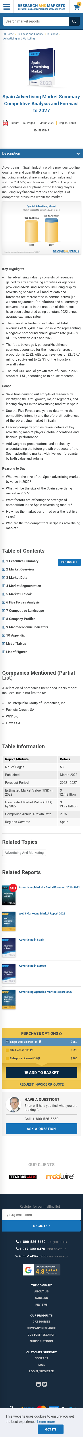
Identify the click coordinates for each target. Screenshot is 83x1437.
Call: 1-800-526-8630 (41, 1119)
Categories (41, 1321)
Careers (41, 1298)
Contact (41, 1358)
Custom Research (41, 1334)
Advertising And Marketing (24, 853)
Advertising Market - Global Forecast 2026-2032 (49, 887)
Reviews (41, 1304)
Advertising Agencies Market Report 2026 (45, 991)
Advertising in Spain (31, 939)
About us (41, 1291)
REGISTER (41, 1226)
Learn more (46, 1422)
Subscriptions (41, 1341)
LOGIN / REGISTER (41, 1371)
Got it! (50, 1429)
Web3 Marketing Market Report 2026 (42, 913)
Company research (41, 1328)
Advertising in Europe (32, 965)
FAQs (41, 1364)
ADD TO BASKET (41, 1072)
